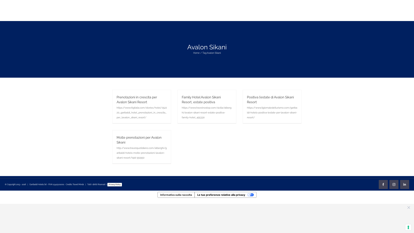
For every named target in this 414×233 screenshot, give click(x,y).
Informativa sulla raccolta (176, 194)
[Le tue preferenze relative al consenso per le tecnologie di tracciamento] (408, 227)
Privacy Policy (115, 184)
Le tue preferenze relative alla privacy (221, 194)
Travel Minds (78, 184)
